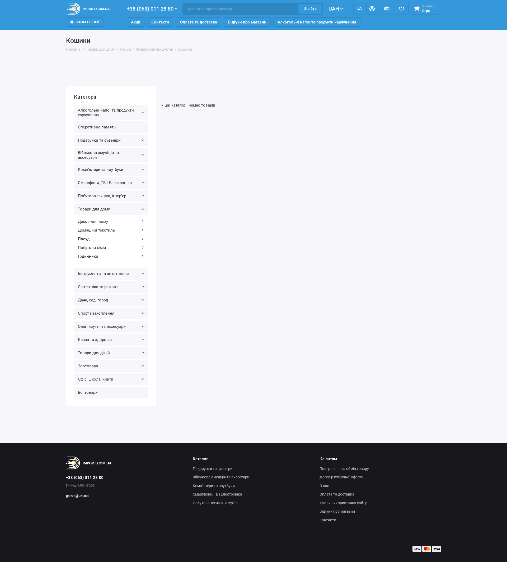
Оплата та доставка (198, 22)
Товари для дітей (94, 352)
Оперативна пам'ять (97, 127)
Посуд (84, 239)
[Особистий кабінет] (372, 9)
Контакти (160, 22)
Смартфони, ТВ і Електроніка (105, 182)
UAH (333, 9)
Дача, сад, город (93, 300)
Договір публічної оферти (341, 477)
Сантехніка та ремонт (98, 287)
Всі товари (88, 392)
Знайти (310, 9)
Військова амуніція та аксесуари (98, 155)
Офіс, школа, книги (95, 379)
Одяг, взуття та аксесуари (102, 326)
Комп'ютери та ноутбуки (100, 169)
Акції (135, 22)
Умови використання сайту (343, 503)
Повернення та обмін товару (344, 469)
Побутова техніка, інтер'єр (102, 196)
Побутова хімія (92, 247)
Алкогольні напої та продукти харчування (317, 22)
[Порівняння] (386, 9)
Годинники (88, 256)
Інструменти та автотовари (103, 273)
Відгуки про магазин (247, 22)
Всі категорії (87, 22)
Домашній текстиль (96, 230)
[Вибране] (401, 9)
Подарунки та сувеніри (99, 140)
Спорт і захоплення (96, 313)
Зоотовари (88, 366)
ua (359, 8)
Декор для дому (93, 221)
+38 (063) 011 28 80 (150, 9)
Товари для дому (94, 209)
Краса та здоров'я (95, 339)
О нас (324, 486)
